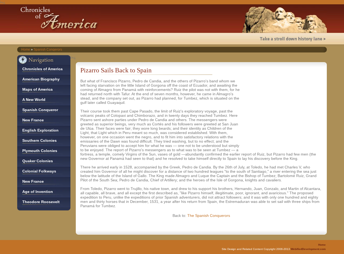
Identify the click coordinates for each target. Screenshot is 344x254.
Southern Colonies (39, 140)
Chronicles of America (42, 69)
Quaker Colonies (37, 161)
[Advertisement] (283, 112)
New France (33, 120)
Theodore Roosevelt (41, 202)
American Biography (41, 79)
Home (25, 49)
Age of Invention (37, 191)
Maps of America (37, 89)
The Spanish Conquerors (208, 215)
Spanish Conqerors (48, 49)
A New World (33, 99)
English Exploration (40, 130)
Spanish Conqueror (40, 110)
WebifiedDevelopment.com (308, 249)
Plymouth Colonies (39, 151)
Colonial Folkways (39, 171)
